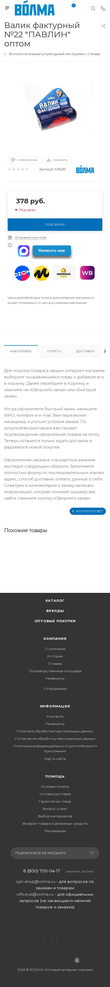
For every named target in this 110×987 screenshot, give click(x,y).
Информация (55, 706)
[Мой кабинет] (83, 8)
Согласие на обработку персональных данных (55, 738)
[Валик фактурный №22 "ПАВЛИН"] (55, 108)
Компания (54, 638)
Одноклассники (61, 927)
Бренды (55, 611)
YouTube (48, 927)
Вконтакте (22, 927)
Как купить (20, 351)
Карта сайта (55, 759)
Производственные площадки (55, 671)
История (55, 656)
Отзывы (55, 663)
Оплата (54, 351)
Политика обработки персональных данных (55, 731)
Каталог (55, 600)
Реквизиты (55, 678)
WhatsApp (48, 940)
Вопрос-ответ (55, 809)
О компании (55, 649)
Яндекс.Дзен (61, 940)
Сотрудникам (55, 688)
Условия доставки (55, 794)
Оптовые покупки (55, 621)
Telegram (35, 927)
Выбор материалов (55, 816)
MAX (74, 927)
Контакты (55, 716)
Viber (87, 927)
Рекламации (55, 831)
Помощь (55, 776)
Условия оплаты (55, 786)
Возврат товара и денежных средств (55, 823)
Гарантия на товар (55, 801)
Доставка (85, 351)
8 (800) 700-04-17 (41, 871)
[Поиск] (93, 8)
